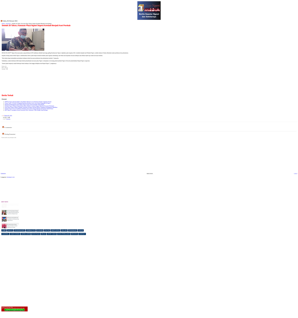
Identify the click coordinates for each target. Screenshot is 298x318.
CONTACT (82, 234)
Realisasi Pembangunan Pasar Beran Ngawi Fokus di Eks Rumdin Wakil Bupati (24, 104)
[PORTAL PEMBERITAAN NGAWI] (149, 19)
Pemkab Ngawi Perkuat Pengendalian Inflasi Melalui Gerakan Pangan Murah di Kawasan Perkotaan (29, 106)
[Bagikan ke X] (7, 117)
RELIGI (44, 234)
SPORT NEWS (52, 234)
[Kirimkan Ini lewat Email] (4, 117)
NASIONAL (5, 234)
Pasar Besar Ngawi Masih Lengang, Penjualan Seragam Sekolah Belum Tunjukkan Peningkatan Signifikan (31, 107)
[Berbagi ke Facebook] (9, 117)
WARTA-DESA (55, 230)
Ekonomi (8, 23)
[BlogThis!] (5, 117)
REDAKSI (74, 234)
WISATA (10, 230)
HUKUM (80, 230)
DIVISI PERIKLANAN (64, 234)
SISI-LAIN (64, 230)
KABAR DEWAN (15, 234)
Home (3, 23)
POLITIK (47, 230)
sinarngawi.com (11, 177)
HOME (4, 230)
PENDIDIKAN (72, 230)
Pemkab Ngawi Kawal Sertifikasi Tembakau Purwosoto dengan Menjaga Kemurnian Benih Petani (29, 108)
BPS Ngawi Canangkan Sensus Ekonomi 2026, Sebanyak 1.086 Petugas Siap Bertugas (26, 110)
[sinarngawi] (23, 50)
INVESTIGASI (36, 234)
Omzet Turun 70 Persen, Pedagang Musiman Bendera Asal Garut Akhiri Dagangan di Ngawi (27, 103)
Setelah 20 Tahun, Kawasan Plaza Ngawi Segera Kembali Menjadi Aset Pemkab (36, 25)
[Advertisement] (15, 83)
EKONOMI (40, 230)
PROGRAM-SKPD (19, 230)
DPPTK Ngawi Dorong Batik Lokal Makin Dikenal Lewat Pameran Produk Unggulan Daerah (28, 101)
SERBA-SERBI (26, 234)
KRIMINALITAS (30, 230)
